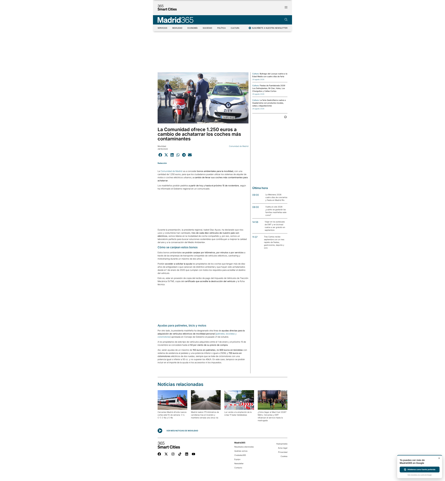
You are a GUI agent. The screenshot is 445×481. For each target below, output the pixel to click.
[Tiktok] (179, 454)
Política (221, 28)
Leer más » (161, 420)
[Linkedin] (186, 454)
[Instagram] (173, 454)
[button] (160, 154)
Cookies (284, 456)
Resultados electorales (244, 447)
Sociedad (207, 28)
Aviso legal (282, 448)
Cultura (235, 28)
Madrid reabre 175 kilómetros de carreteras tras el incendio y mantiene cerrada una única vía (205, 415)
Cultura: (255, 74)
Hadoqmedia (281, 444)
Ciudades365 (240, 455)
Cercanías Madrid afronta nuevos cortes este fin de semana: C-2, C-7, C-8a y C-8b (172, 415)
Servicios (162, 28)
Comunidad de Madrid (238, 146)
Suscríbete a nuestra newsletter (269, 28)
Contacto (238, 467)
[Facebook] (159, 454)
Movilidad (177, 28)
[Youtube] (193, 454)
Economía (193, 28)
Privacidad (282, 452)
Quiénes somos (240, 451)
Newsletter (239, 463)
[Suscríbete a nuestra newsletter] (250, 28)
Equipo (237, 459)
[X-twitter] (166, 454)
